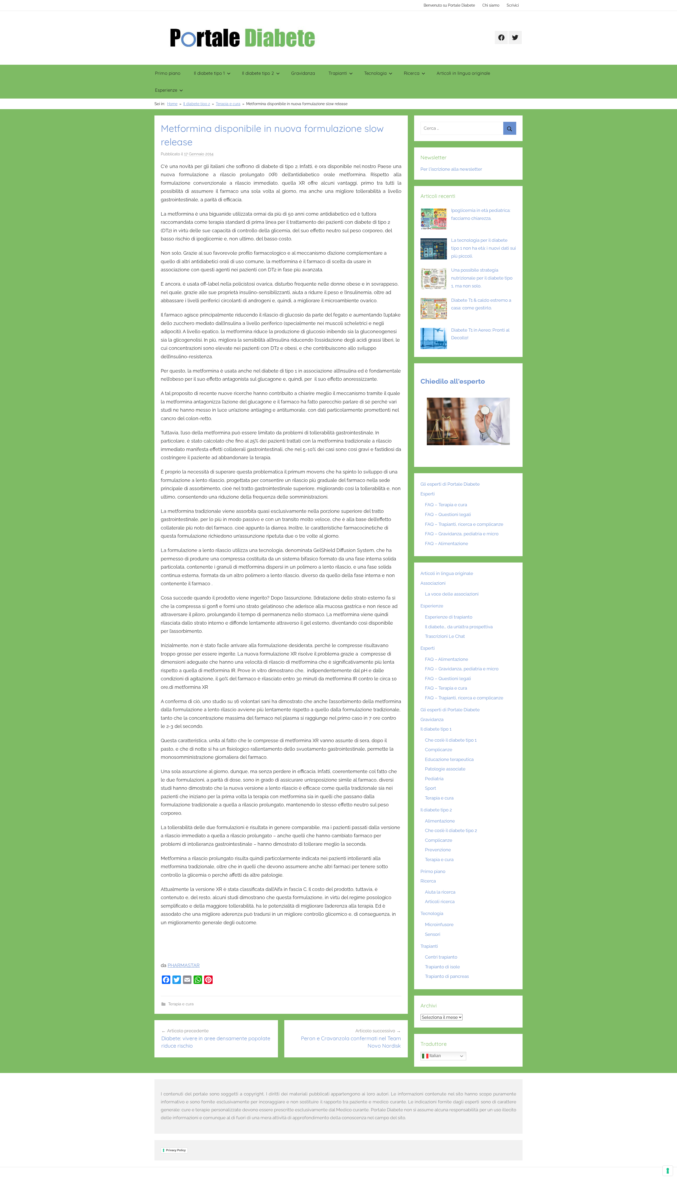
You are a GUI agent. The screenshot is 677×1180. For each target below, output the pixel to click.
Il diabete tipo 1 (209, 73)
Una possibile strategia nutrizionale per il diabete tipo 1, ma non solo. (482, 278)
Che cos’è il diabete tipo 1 (451, 740)
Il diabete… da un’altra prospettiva (459, 626)
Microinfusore (439, 924)
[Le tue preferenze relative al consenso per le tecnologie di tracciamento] (668, 1171)
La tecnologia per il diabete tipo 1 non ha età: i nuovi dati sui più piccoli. (483, 248)
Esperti (427, 493)
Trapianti (337, 73)
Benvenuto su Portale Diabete (449, 5)
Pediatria (434, 778)
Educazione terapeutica (449, 759)
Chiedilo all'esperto (452, 381)
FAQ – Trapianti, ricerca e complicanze (464, 524)
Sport (430, 788)
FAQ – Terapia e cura (446, 504)
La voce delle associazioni (452, 594)
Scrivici (513, 5)
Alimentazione (440, 821)
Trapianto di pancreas (447, 976)
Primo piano (167, 73)
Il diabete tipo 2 (258, 73)
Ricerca (411, 73)
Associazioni (433, 583)
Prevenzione (438, 849)
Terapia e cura (181, 1004)
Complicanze (438, 749)
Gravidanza (303, 73)
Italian (434, 1056)
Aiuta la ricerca (440, 892)
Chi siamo (490, 5)
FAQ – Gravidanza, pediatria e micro (461, 533)
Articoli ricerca (440, 901)
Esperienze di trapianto (448, 617)
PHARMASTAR (184, 965)
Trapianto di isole (442, 966)
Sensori (432, 934)
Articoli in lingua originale (463, 73)
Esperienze (166, 90)
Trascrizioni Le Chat (445, 636)
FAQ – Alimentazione (446, 543)
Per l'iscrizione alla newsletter (451, 169)
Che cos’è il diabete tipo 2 (451, 830)
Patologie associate (445, 769)
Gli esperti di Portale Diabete (450, 484)
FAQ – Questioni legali (448, 514)
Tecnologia (375, 73)
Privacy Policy (176, 1150)
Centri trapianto (441, 957)
